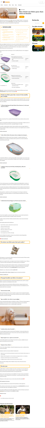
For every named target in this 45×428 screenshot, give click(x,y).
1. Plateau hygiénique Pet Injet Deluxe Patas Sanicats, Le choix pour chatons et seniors (8, 32)
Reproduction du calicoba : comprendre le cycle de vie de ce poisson (38, 48)
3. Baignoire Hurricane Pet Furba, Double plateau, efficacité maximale (8, 37)
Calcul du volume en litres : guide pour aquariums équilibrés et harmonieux (38, 38)
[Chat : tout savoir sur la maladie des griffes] (23, 409)
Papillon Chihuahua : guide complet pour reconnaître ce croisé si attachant (7, 416)
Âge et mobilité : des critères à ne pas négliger (22, 34)
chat (11, 20)
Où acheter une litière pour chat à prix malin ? (22, 29)
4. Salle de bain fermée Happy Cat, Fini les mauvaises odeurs (8, 39)
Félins (22, 412)
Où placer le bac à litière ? (20, 39)
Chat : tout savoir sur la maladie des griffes (21, 415)
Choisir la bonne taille (20, 32)
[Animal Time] (6, 2)
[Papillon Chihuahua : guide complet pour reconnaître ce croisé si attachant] (7, 409)
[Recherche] (40, 2)
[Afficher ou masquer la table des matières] (20, 27)
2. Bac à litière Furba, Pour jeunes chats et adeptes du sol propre (8, 35)
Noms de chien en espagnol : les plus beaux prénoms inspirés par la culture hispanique (38, 31)
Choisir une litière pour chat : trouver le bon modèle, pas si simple (8, 29)
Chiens (7, 412)
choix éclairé (10, 21)
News (22, 16)
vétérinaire (2, 391)
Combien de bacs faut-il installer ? (21, 36)
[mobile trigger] (1, 2)
